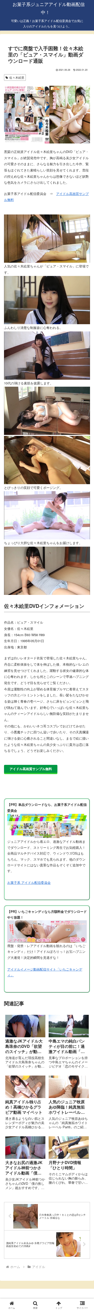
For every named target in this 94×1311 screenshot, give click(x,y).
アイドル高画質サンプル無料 (31, 768)
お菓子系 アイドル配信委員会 (29, 882)
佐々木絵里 (16, 77)
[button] (84, 856)
